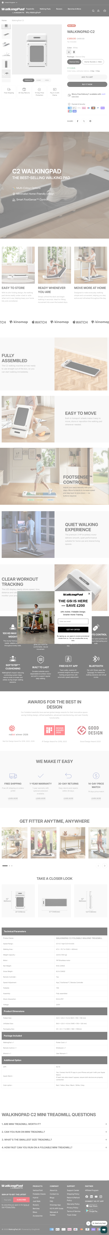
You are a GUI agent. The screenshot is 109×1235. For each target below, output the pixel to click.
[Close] (89, 593)
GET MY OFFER (73, 629)
